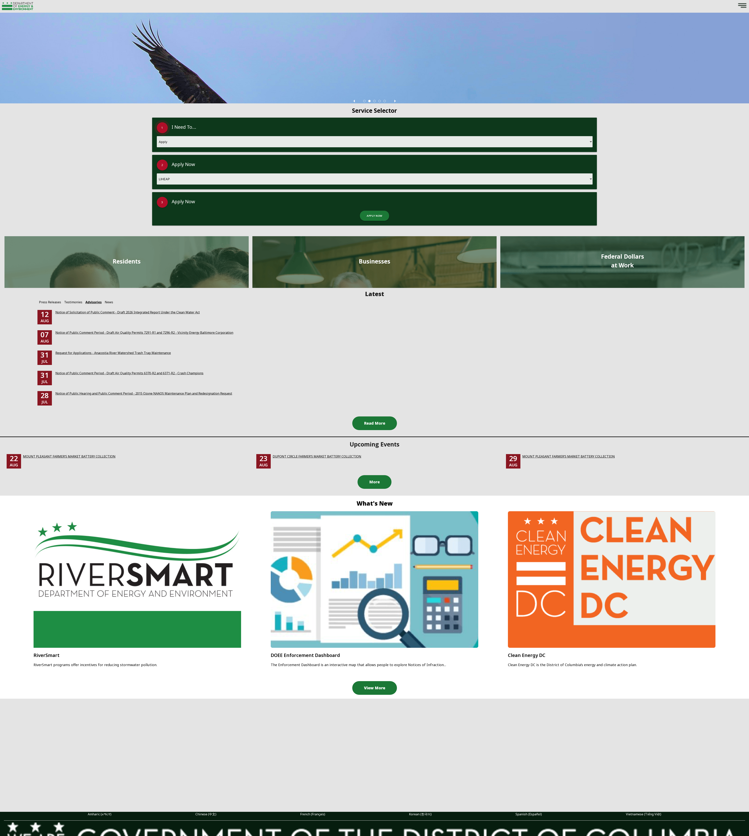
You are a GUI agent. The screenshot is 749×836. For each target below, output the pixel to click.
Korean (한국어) (420, 814)
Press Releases (50, 302)
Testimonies (73, 302)
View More (374, 687)
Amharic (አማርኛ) (99, 814)
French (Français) (312, 814)
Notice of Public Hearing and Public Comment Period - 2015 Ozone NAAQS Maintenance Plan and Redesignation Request (143, 393)
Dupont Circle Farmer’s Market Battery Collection (317, 456)
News (109, 302)
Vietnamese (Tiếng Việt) (643, 814)
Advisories (93, 302)
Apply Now (374, 215)
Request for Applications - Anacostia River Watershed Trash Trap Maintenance (113, 353)
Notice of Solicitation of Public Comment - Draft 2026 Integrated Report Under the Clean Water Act (127, 312)
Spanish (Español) (529, 814)
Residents (127, 261)
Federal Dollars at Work (622, 260)
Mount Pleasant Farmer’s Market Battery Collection (69, 456)
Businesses (374, 261)
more (374, 482)
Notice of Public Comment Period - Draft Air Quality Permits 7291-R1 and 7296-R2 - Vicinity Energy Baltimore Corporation (144, 332)
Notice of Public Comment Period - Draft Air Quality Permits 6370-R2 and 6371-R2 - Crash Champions (129, 373)
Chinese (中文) (205, 814)
